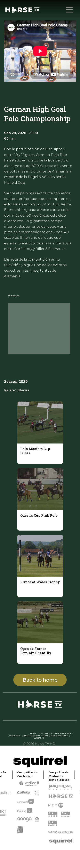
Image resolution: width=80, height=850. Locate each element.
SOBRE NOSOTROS (59, 736)
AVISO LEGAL (15, 736)
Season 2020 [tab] (16, 381)
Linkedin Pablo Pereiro (17, 733)
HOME (33, 733)
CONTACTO (39, 738)
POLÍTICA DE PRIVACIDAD (36, 736)
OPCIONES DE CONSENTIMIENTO (55, 733)
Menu (69, 9)
